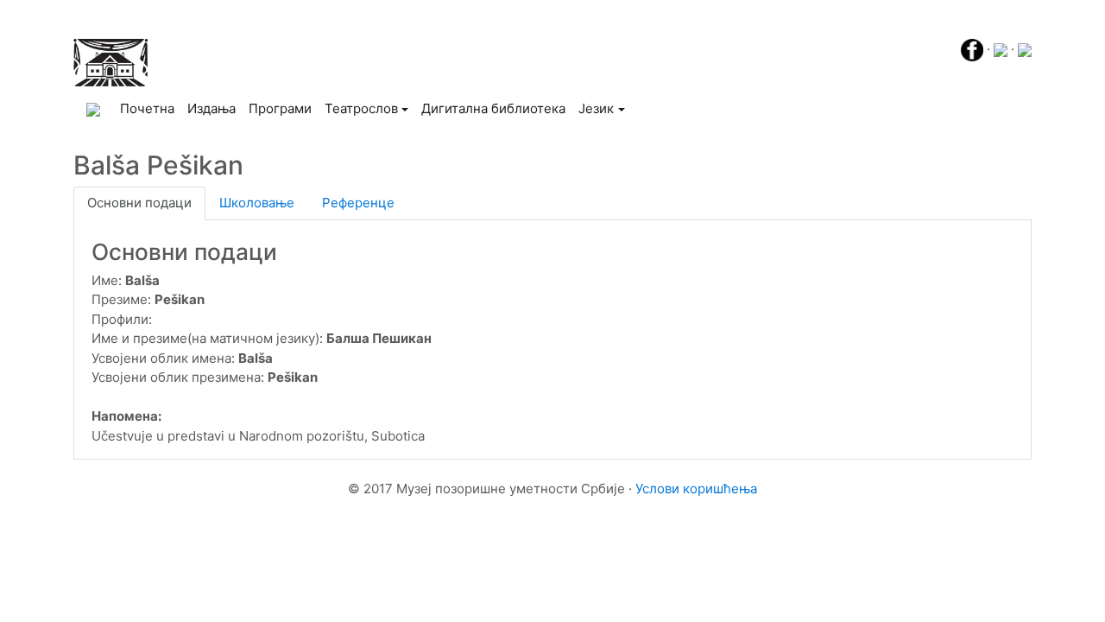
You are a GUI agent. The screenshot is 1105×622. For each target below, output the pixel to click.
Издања (211, 108)
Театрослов (361, 108)
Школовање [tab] (256, 202)
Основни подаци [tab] (139, 202)
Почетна (150, 108)
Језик (596, 108)
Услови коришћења (696, 488)
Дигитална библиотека (493, 108)
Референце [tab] (358, 202)
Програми (280, 108)
